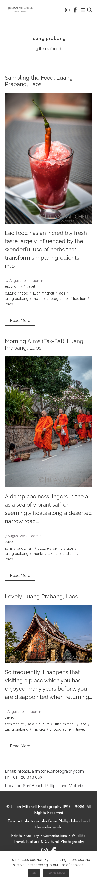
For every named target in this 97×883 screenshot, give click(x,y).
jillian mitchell (43, 293)
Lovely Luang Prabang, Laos (41, 596)
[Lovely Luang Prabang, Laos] (48, 634)
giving (58, 548)
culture (10, 293)
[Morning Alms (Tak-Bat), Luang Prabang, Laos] (48, 421)
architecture (14, 724)
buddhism (25, 548)
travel (30, 286)
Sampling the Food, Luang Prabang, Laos (39, 80)
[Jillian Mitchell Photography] (20, 10)
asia (31, 724)
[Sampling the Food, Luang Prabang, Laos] (48, 158)
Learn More (56, 873)
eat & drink (13, 286)
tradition (79, 299)
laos (61, 293)
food (24, 293)
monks (38, 554)
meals (37, 299)
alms (9, 548)
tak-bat (53, 554)
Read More (20, 320)
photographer (58, 299)
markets (39, 729)
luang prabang (16, 299)
